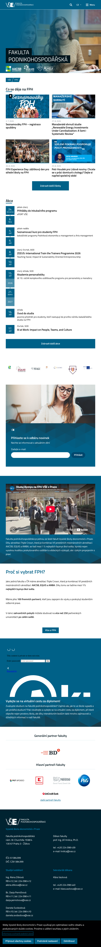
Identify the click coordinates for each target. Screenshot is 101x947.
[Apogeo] (17, 780)
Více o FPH (50, 630)
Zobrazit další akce (50, 343)
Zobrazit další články (50, 186)
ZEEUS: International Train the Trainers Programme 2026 (48, 253)
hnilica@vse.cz (68, 851)
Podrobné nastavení (47, 941)
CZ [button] (78, 4)
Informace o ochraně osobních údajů (18, 933)
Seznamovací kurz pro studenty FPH (37, 232)
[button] (71, 5)
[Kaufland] (39, 780)
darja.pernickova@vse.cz (18, 900)
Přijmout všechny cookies (18, 941)
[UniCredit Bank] (50, 794)
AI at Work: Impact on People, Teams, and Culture (44, 330)
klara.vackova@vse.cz (72, 889)
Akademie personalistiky (31, 274)
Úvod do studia (25, 313)
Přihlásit (78, 455)
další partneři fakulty (50, 800)
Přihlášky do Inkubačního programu (37, 211)
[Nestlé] (61, 780)
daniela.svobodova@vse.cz (19, 915)
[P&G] (84, 780)
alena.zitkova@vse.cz (16, 885)
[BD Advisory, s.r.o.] (50, 752)
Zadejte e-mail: (18, 449)
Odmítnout (69, 941)
